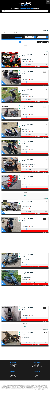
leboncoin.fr (45, 67)
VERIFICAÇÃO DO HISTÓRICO (35, 66)
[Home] (2, 32)
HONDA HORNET (13, 377)
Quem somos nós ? (13, 364)
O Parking (25, 4)
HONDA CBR (13, 372)
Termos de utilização (13, 366)
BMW (37, 377)
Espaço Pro (37, 364)
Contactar (13, 365)
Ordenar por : (4, 42)
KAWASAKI (37, 376)
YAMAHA (36, 372)
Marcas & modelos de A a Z (37, 366)
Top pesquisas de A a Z (37, 367)
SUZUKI (36, 375)
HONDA (36, 374)
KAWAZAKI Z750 (13, 376)
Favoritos (3, 65)
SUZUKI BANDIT (13, 374)
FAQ (13, 367)
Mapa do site (36, 365)
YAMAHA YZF (13, 375)
